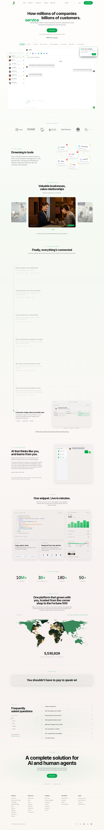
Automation (14, 815)
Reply (29, 100)
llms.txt (46, 811)
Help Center (31, 799)
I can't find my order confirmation (33, 57)
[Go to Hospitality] (52, 229)
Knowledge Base (55, 44)
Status (29, 811)
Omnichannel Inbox (16, 801)
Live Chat (13, 799)
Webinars (30, 807)
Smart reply (41, 100)
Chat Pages (14, 803)
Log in (79, 2)
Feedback (65, 44)
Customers (47, 803)
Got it (94, 54)
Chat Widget (81, 44)
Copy (61, 512)
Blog (29, 803)
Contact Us (47, 809)
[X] (80, 824)
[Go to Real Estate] (51, 229)
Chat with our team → (16, 737)
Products (30, 2)
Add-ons (46, 2)
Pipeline (36, 44)
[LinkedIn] (84, 824)
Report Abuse (81, 805)
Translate (47, 807)
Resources (38, 2)
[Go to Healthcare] (54, 229)
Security (80, 803)
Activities (72, 44)
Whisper (34, 100)
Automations (44, 44)
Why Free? (52, 2)
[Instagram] (87, 824)
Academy (30, 805)
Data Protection (82, 801)
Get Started (88, 2)
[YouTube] (91, 824)
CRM (29, 44)
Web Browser (64, 799)
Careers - (49, 801)
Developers (30, 809)
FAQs (29, 801)
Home (24, 2)
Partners (47, 805)
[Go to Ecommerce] (49, 229)
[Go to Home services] (50, 229)
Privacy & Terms (82, 799)
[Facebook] (76, 824)
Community (30, 813)
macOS (63, 803)
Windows (63, 801)
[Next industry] (90, 212)
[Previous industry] (13, 212)
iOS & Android (64, 805)
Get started (52, 776)
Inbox (23, 44)
